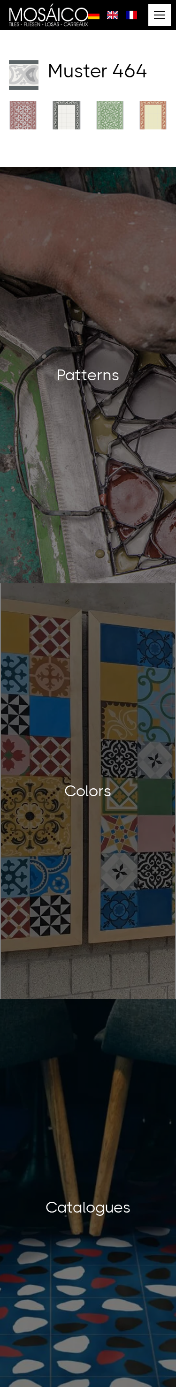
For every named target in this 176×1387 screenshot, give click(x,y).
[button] (157, 15)
